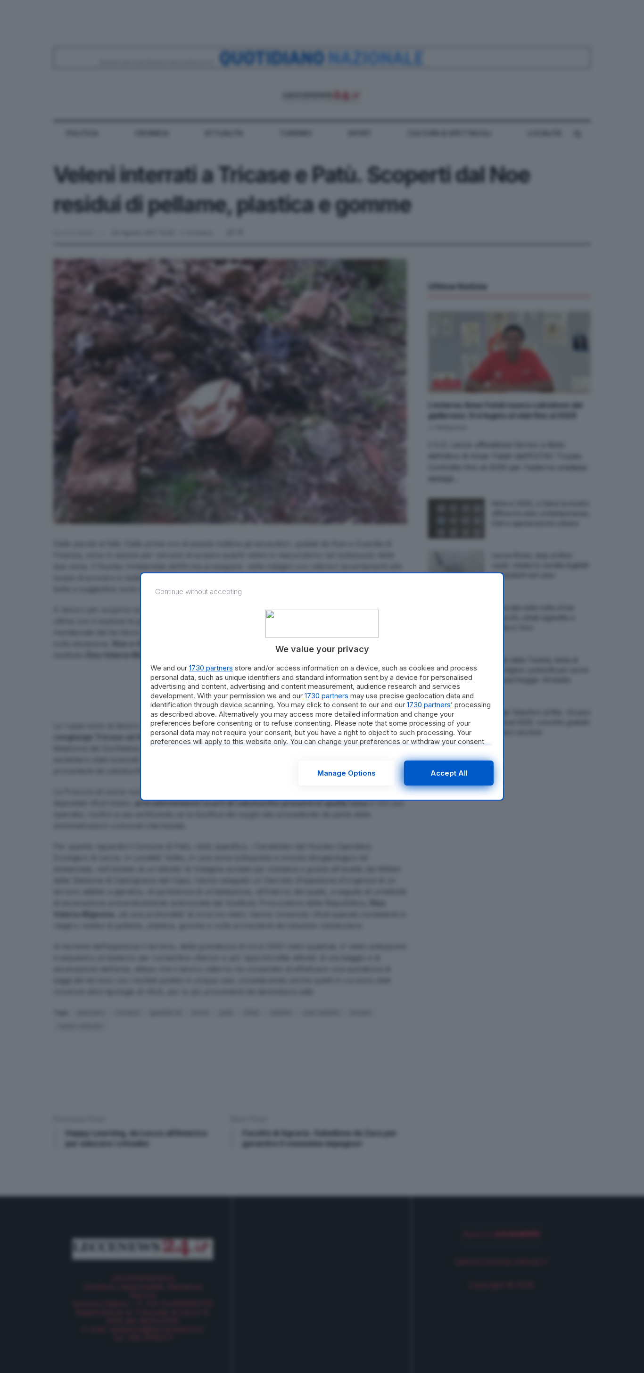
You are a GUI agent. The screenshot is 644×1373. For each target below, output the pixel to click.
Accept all (449, 773)
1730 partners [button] (211, 667)
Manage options (346, 773)
